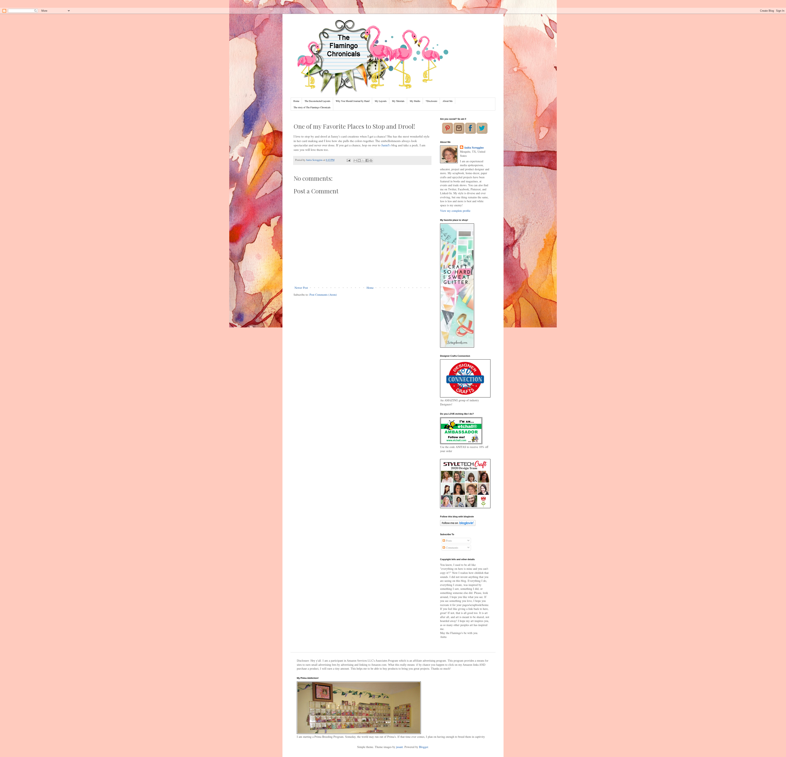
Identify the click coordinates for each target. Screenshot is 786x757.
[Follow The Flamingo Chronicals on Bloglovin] (457, 525)
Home (296, 101)
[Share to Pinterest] (371, 160)
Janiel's (386, 145)
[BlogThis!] (359, 160)
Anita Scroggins (474, 148)
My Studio (415, 101)
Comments (451, 547)
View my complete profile (455, 211)
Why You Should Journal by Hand (352, 101)
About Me (448, 101)
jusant (399, 747)
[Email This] (355, 160)
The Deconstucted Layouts (317, 101)
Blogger (423, 747)
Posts (448, 541)
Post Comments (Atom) (323, 295)
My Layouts (381, 101)
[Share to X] (363, 160)
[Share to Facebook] (367, 160)
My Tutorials (398, 101)
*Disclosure (431, 101)
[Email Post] (348, 160)
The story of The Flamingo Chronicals (312, 107)
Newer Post (301, 288)
